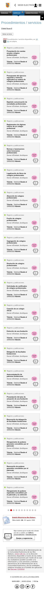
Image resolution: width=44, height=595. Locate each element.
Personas (4, 13)
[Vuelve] (15, 5)
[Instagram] (22, 586)
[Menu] (39, 5)
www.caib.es (20, 554)
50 (8, 41)
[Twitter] (27, 586)
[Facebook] (33, 586)
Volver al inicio (7, 34)
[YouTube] (17, 586)
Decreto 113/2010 (17, 569)
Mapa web (16, 581)
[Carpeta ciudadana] (35, 5)
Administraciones (32, 13)
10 (37, 39)
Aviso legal (26, 581)
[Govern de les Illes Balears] (7, 5)
